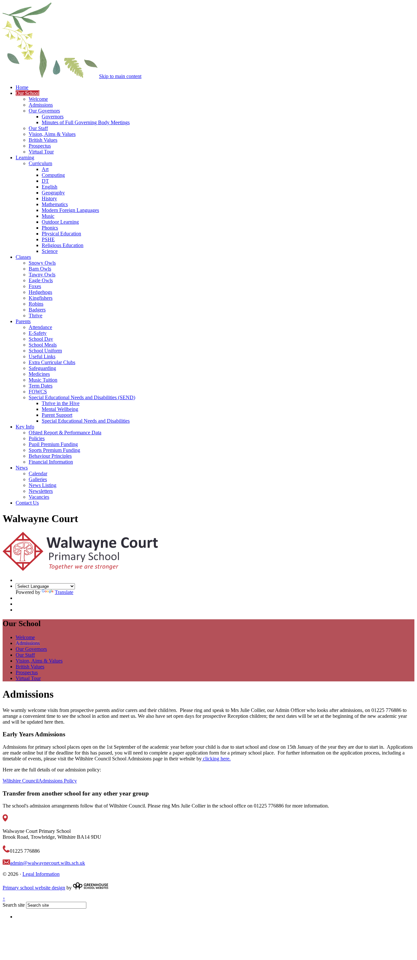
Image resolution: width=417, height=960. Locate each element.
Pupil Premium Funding (53, 444)
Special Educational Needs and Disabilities (86, 421)
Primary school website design (34, 887)
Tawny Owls (42, 274)
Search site (14, 905)
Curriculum (40, 163)
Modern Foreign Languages (70, 210)
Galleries (38, 479)
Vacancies (39, 497)
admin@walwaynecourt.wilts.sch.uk (47, 863)
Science (50, 251)
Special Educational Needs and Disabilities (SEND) (82, 397)
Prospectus (40, 146)
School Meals (43, 345)
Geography (53, 192)
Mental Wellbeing (60, 409)
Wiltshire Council (20, 780)
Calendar (38, 473)
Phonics (50, 227)
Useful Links (42, 356)
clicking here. (216, 758)
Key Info (25, 426)
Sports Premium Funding (54, 450)
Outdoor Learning (60, 222)
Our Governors (44, 110)
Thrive (35, 315)
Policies (37, 438)
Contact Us (27, 503)
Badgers (37, 309)
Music (48, 216)
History (49, 198)
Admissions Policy (57, 780)
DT (45, 181)
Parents (23, 321)
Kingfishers (40, 298)
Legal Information (41, 874)
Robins (36, 304)
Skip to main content (120, 76)
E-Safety (38, 333)
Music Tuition (43, 380)
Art (45, 169)
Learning (25, 157)
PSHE (48, 239)
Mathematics (55, 204)
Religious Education (62, 245)
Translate (64, 592)
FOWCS (38, 391)
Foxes (35, 286)
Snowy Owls (42, 263)
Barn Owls (40, 268)
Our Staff (38, 128)
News (22, 467)
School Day (41, 339)
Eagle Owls (41, 280)
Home (22, 87)
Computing (53, 175)
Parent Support (57, 415)
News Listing (42, 485)
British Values (43, 140)
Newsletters (41, 491)
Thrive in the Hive (60, 403)
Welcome (38, 99)
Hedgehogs (40, 292)
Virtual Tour (41, 151)
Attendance (40, 327)
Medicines (39, 374)
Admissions (41, 105)
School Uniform (45, 350)
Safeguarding (42, 368)
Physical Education (61, 233)
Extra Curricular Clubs (52, 362)
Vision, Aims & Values (52, 134)
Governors (53, 116)
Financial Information (51, 462)
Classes (23, 257)
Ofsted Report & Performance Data (65, 432)
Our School (27, 93)
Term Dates (40, 385)
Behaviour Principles (50, 456)
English (49, 187)
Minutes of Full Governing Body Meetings (86, 122)
